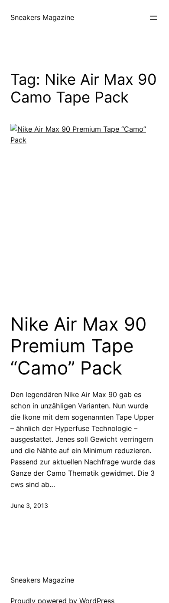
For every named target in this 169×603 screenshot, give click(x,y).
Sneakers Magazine (42, 17)
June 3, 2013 (29, 505)
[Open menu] (153, 18)
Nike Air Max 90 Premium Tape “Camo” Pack (78, 346)
